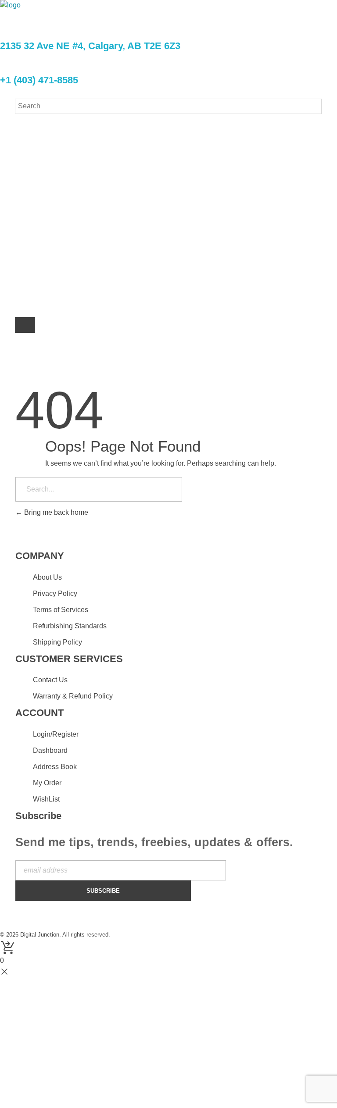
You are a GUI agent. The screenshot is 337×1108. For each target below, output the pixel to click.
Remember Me (84, 198)
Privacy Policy (125, 265)
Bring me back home (55, 512)
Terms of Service (188, 265)
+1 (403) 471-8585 (39, 80)
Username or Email (84, 131)
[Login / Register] (25, 326)
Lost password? (74, 231)
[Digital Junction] (51, 14)
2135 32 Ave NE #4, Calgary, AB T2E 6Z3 (90, 45)
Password (67, 164)
